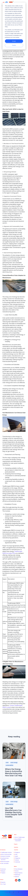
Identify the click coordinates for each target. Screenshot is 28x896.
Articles (17, 870)
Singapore (17, 852)
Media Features (18, 872)
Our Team (3, 884)
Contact (7, 892)
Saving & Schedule (5, 856)
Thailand (3, 872)
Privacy (16, 892)
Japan (16, 856)
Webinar (17, 876)
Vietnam (17, 860)
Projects (15, 844)
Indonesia (3, 869)
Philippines (17, 858)
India (16, 854)
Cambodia (17, 862)
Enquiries (3, 882)
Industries (16, 847)
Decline (14, 45)
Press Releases (18, 869)
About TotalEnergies (20, 837)
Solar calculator (5, 863)
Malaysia (3, 870)
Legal (11, 892)
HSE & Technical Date (6, 854)
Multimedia (17, 874)
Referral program (5, 861)
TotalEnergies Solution (6, 852)
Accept (14, 41)
